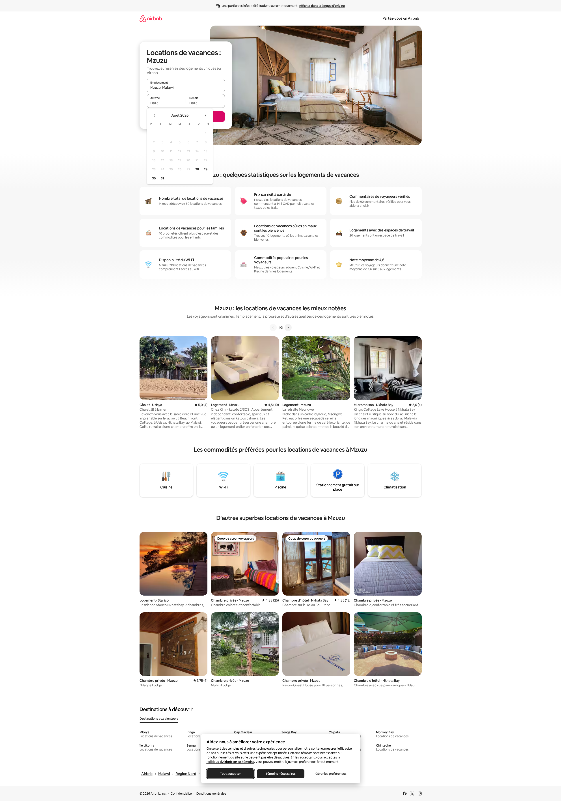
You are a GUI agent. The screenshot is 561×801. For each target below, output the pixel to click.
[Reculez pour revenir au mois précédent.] (154, 115)
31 (162, 178)
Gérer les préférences (330, 774)
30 (154, 178)
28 (197, 169)
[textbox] (166, 103)
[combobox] (185, 87)
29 (205, 169)
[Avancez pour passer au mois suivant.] (205, 115)
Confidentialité (181, 793)
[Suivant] (288, 327)
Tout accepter (230, 774)
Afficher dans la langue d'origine (322, 6)
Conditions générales (211, 793)
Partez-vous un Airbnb (401, 18)
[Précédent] (273, 327)
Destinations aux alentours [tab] (159, 719)
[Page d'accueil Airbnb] (151, 18)
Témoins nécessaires (281, 774)
